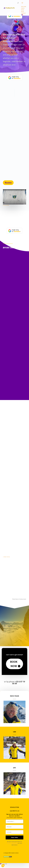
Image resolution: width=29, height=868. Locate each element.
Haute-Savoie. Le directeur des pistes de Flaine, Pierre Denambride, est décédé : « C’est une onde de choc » (15, 547)
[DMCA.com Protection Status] (8, 857)
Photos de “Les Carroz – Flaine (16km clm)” (14, 494)
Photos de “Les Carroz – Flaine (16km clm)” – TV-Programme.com (15, 490)
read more (6, 418)
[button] (14, 78)
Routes (8, 182)
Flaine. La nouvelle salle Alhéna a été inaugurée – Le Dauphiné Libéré (13, 505)
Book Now (14, 664)
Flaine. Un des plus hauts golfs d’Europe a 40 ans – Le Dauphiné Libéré (15, 474)
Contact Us (14, 394)
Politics (9, 843)
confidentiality (14, 843)
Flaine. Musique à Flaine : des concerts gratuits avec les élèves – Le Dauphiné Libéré (14, 426)
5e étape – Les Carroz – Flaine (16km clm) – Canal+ (15, 412)
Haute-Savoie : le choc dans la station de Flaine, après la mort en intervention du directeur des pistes (15, 527)
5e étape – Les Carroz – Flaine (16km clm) (14, 416)
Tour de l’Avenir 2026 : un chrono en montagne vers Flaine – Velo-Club (13, 442)
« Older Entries (6, 556)
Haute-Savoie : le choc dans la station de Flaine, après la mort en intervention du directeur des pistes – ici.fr (15, 521)
